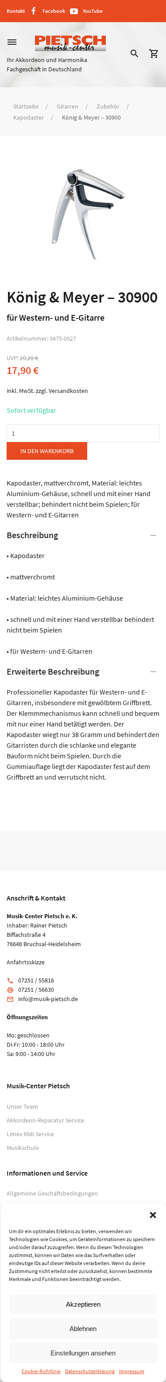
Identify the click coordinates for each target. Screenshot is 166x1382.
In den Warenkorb (46, 451)
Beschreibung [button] (32, 534)
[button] (152, 1214)
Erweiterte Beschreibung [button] (53, 671)
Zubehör (108, 106)
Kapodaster (28, 117)
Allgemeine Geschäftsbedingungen (52, 1193)
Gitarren (67, 106)
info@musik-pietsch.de (48, 999)
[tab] (83, 592)
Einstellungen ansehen (83, 1353)
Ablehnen (83, 1328)
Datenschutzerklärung (90, 1371)
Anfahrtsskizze (26, 962)
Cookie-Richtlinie (41, 1371)
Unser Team (22, 1106)
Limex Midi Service (30, 1134)
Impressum (131, 1371)
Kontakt (16, 11)
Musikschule (23, 1148)
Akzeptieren (83, 1304)
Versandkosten (68, 391)
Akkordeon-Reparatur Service (45, 1120)
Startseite (26, 106)
